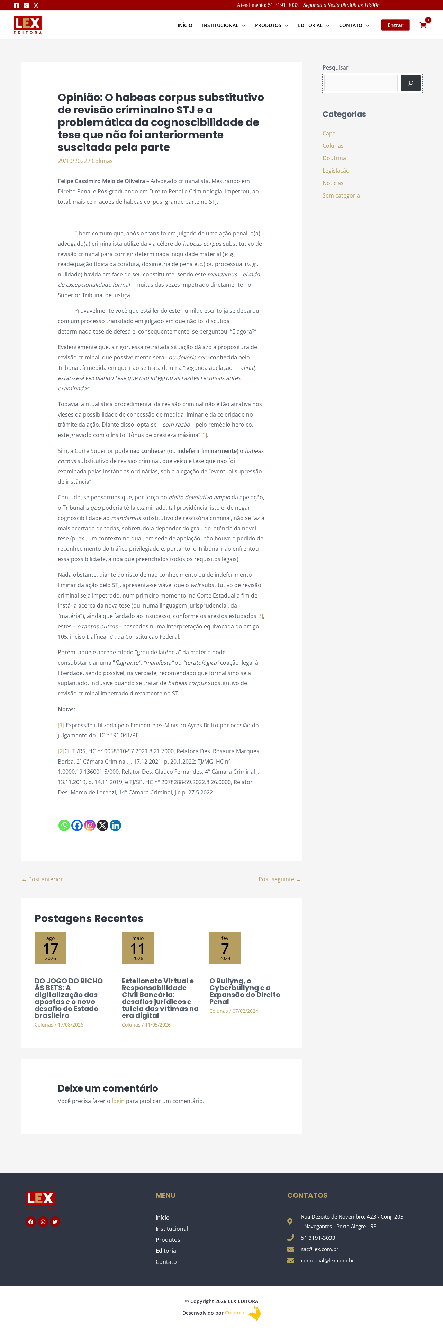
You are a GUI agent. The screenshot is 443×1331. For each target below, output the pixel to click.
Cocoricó (236, 1312)
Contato (166, 1262)
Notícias (333, 183)
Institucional (172, 1228)
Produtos (168, 1239)
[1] (203, 435)
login (118, 1101)
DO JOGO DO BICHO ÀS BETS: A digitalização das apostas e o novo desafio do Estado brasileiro (69, 998)
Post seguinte (280, 879)
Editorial (167, 1251)
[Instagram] (26, 5)
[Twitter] (36, 5)
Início (163, 1217)
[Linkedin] (115, 825)
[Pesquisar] (411, 83)
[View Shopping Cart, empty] (423, 25)
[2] (259, 616)
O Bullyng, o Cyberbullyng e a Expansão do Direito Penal (244, 991)
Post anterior (42, 879)
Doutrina (334, 158)
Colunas (102, 161)
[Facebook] (16, 5)
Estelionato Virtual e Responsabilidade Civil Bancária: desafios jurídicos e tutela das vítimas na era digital (160, 998)
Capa (329, 133)
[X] (102, 825)
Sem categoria (341, 195)
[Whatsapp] (64, 825)
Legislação (336, 170)
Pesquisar (336, 67)
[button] (241, 25)
